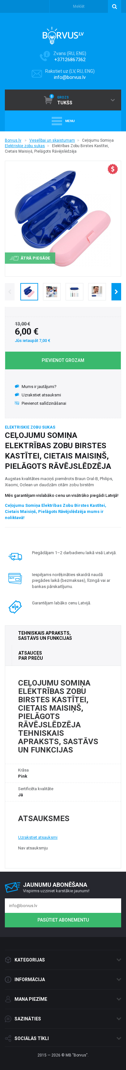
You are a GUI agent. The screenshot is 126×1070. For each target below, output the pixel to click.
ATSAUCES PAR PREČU (30, 655)
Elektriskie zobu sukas (25, 146)
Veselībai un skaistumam (52, 140)
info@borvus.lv (70, 77)
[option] (29, 291)
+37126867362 (70, 59)
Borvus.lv (13, 140)
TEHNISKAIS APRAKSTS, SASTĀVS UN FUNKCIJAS (45, 635)
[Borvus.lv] (63, 33)
